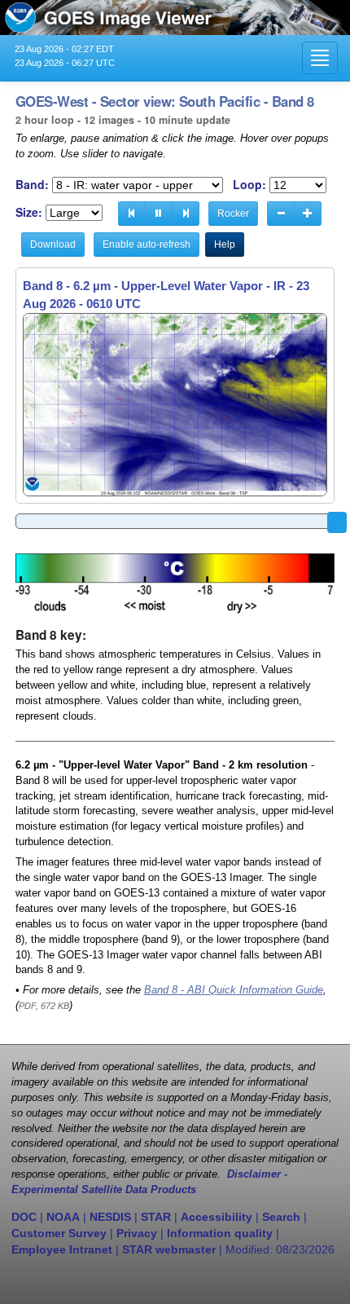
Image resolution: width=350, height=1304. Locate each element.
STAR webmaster (169, 1249)
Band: (32, 185)
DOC (24, 1216)
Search (281, 1216)
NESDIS (110, 1216)
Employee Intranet (61, 1249)
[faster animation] (308, 213)
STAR (156, 1216)
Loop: (249, 185)
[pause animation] (159, 213)
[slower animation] (281, 213)
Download (53, 244)
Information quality (220, 1233)
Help (224, 244)
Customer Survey (59, 1233)
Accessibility (216, 1216)
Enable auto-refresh (146, 244)
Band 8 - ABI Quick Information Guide (233, 990)
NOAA (63, 1216)
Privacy (136, 1233)
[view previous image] (132, 213)
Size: (28, 212)
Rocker (233, 213)
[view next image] (185, 213)
